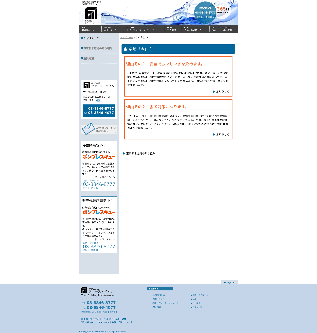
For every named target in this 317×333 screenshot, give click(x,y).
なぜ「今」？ (91, 38)
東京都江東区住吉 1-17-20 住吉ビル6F (101, 318)
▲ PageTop (229, 282)
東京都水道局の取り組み (140, 153)
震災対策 (88, 58)
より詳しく (222, 91)
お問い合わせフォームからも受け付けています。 (109, 322)
